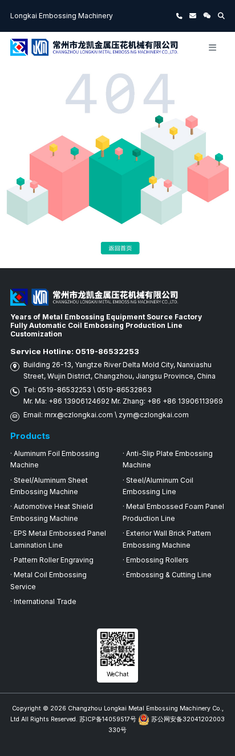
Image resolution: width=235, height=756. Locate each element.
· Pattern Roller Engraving (52, 560)
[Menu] (212, 47)
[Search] (221, 15)
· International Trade (43, 601)
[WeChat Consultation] (207, 15)
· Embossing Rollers (156, 560)
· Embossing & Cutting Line (167, 574)
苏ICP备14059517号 (107, 719)
